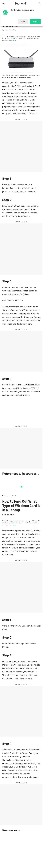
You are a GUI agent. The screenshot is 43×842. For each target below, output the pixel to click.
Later (23, 21)
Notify (35, 21)
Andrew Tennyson (9, 30)
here (14, 40)
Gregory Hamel (9, 515)
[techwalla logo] (21, 3)
